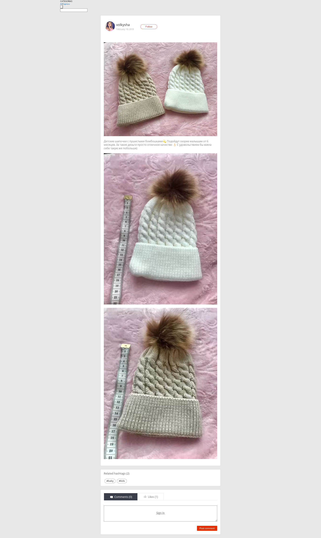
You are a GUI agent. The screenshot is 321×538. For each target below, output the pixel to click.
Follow (148, 26)
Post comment (207, 528)
